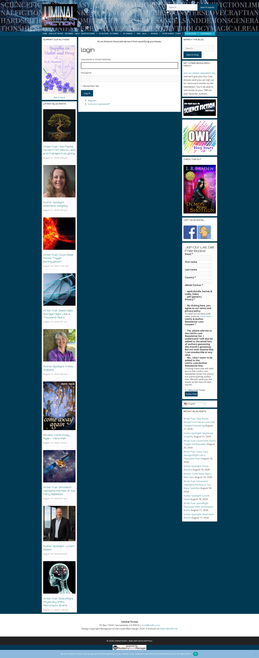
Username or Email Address (96, 59)
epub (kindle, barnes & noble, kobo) (198, 292)
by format (114, 33)
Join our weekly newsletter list (199, 73)
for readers (206, 33)
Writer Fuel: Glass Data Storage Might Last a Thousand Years (58, 314)
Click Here (205, 316)
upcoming (69, 33)
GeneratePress (145, 640)
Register (92, 100)
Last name (191, 269)
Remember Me (91, 85)
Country (190, 277)
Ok (195, 654)
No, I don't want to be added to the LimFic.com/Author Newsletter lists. (198, 361)
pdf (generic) (194, 296)
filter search (168, 33)
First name (191, 262)
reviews (154, 33)
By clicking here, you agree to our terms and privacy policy (198, 308)
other (178, 33)
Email (189, 254)
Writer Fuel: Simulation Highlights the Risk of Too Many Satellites (59, 491)
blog (144, 33)
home (45, 33)
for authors (190, 33)
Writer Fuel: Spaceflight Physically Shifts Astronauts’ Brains (58, 602)
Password (86, 72)
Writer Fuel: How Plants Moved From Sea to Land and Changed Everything (59, 150)
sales (77, 33)
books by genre (88, 33)
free (139, 33)
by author (103, 33)
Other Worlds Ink (168, 628)
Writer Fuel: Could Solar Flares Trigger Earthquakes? (58, 258)
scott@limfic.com (151, 625)
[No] (255, 654)
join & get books (56, 33)
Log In (87, 93)
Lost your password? (99, 103)
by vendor (127, 33)
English (191, 404)
